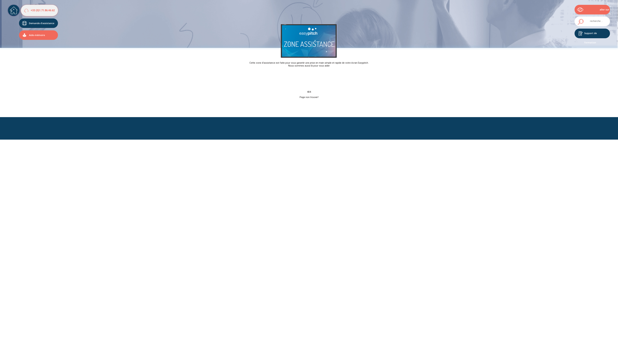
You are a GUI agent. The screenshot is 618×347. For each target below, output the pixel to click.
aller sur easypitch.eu (601, 11)
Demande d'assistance (41, 23)
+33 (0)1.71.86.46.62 (43, 10)
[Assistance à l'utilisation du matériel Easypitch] (13, 10)
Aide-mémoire (37, 35)
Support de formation (590, 35)
